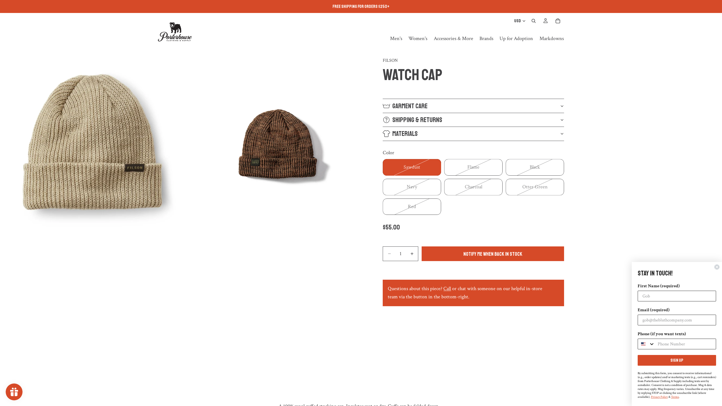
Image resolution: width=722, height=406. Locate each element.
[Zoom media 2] (277, 143)
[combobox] (646, 344)
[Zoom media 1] (92, 143)
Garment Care (410, 106)
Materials (405, 133)
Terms (675, 397)
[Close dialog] (717, 267)
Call (447, 288)
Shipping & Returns (417, 120)
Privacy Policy (659, 397)
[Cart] (558, 21)
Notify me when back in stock (492, 254)
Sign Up (676, 360)
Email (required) (654, 310)
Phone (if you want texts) (662, 334)
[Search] (533, 21)
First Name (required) (659, 286)
